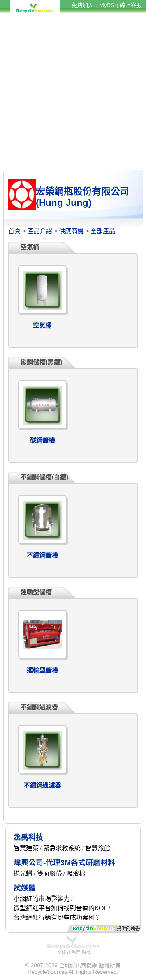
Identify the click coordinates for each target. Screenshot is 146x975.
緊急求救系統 (62, 848)
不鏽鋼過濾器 (42, 785)
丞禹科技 (28, 837)
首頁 (14, 231)
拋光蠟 (23, 873)
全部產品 (102, 231)
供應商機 (71, 231)
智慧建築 (26, 848)
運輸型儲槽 (42, 670)
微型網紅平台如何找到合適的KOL (60, 908)
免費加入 (82, 5)
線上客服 (131, 5)
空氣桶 (42, 325)
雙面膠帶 (49, 873)
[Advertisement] (73, 92)
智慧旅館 (97, 848)
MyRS (106, 5)
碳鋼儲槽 (42, 440)
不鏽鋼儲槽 (42, 555)
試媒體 (25, 888)
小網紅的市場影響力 (42, 898)
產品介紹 (39, 231)
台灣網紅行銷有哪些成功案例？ (57, 917)
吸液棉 (76, 873)
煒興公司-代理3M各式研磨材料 (64, 862)
